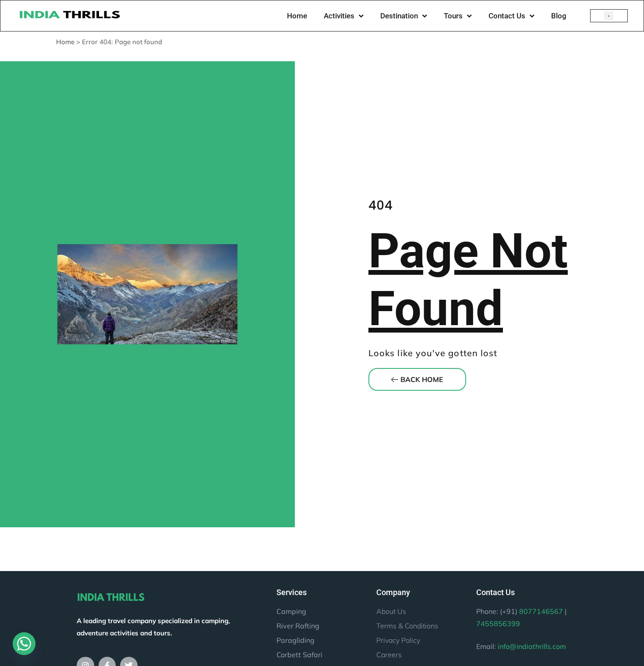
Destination (399, 15)
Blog (558, 15)
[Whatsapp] (24, 643)
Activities (339, 15)
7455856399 (498, 623)
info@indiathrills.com (532, 646)
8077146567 (541, 611)
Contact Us (506, 15)
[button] (608, 16)
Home (297, 15)
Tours (453, 15)
